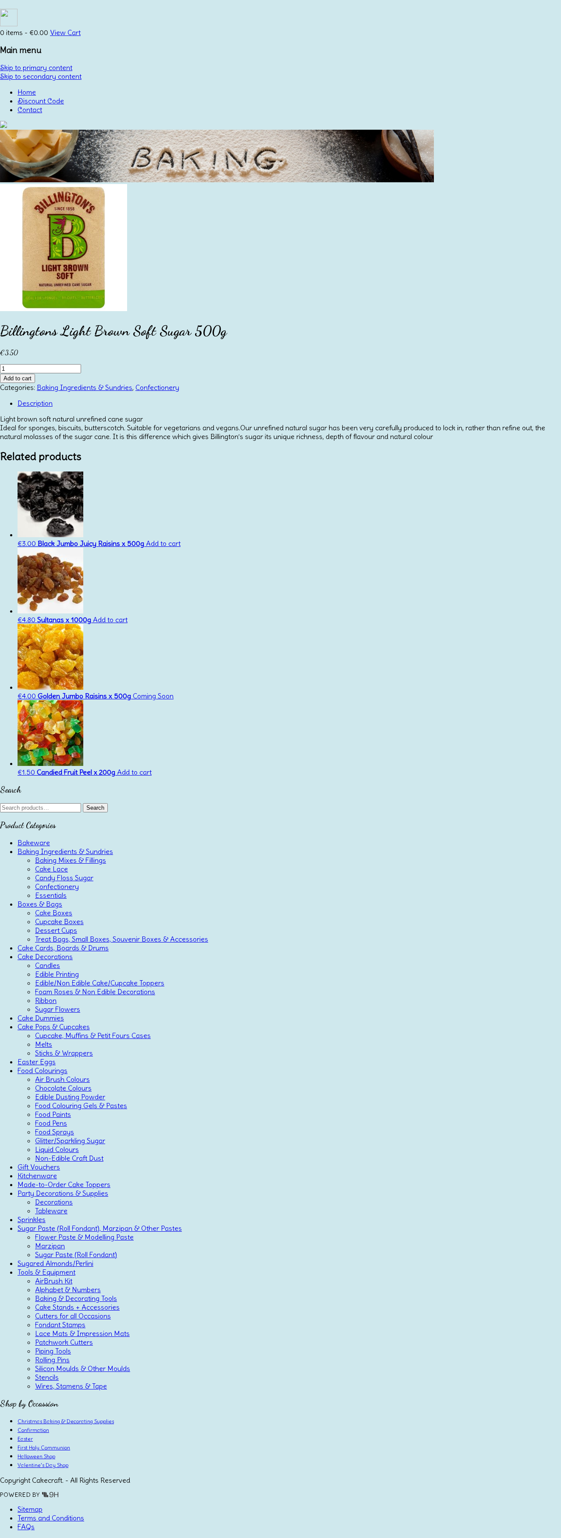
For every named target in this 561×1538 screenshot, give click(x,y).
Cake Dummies (41, 1018)
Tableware (51, 1210)
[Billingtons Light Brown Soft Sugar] (63, 308)
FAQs (26, 1526)
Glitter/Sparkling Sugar (70, 1140)
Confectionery (157, 387)
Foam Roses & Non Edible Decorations (95, 991)
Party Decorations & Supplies (63, 1193)
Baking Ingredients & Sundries (84, 387)
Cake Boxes (53, 912)
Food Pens (51, 1123)
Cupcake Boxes (59, 921)
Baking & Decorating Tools (76, 1298)
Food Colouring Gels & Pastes (81, 1105)
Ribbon (46, 1000)
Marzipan (50, 1245)
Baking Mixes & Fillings (70, 860)
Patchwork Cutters (64, 1342)
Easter (25, 1438)
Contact (30, 109)
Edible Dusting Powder (70, 1096)
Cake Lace (51, 869)
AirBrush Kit (53, 1280)
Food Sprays (54, 1131)
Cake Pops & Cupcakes (54, 1026)
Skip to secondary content (41, 76)
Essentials (51, 895)
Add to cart (18, 378)
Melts (43, 1044)
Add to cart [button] (163, 543)
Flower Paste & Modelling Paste (84, 1237)
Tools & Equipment (46, 1272)
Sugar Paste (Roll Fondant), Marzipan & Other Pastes (100, 1228)
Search (95, 807)
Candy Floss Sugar (64, 877)
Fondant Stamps (60, 1324)
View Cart (65, 32)
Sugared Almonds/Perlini (55, 1263)
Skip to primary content (36, 67)
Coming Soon (153, 695)
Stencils (47, 1377)
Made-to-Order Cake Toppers (64, 1184)
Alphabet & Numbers (68, 1289)
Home (27, 92)
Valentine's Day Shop (43, 1465)
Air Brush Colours (62, 1079)
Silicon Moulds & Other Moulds (82, 1368)
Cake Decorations (45, 956)
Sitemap (30, 1509)
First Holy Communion (44, 1447)
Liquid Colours (57, 1149)
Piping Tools (53, 1351)
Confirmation (33, 1430)
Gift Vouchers (39, 1166)
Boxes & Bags (40, 904)
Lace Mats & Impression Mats (82, 1333)
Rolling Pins (52, 1359)
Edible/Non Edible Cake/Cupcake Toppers (99, 982)
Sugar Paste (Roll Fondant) (76, 1254)
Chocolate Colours (63, 1088)
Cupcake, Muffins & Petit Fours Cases (93, 1035)
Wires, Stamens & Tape (71, 1386)
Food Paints (53, 1114)
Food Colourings (42, 1070)
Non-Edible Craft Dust (69, 1158)
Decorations (54, 1202)
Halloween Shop (36, 1456)
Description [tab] (35, 403)
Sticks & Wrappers (64, 1053)
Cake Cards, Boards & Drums (63, 947)
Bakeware (34, 842)
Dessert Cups (56, 930)
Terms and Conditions (51, 1517)
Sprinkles (32, 1219)
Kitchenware (37, 1175)
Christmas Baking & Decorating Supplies (66, 1421)
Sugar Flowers (57, 1009)
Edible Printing (57, 974)
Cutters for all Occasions (73, 1315)
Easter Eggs (37, 1061)
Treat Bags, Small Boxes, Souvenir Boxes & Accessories (121, 939)
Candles (47, 965)
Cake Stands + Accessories (77, 1307)
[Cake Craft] (3, 125)
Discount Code (41, 100)
